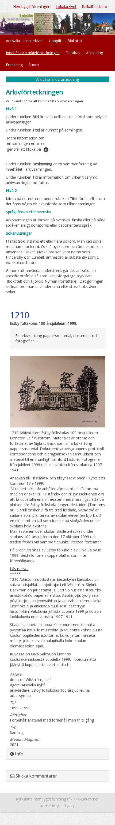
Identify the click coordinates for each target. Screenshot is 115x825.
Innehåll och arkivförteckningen (33, 52)
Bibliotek (74, 40)
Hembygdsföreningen (31, 6)
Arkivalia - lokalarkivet (24, 40)
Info (18, 754)
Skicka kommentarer (35, 776)
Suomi (34, 64)
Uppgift (55, 40)
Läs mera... (19, 568)
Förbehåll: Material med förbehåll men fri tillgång (52, 720)
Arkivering (94, 52)
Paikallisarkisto (94, 6)
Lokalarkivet (66, 6)
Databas (73, 52)
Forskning (14, 64)
